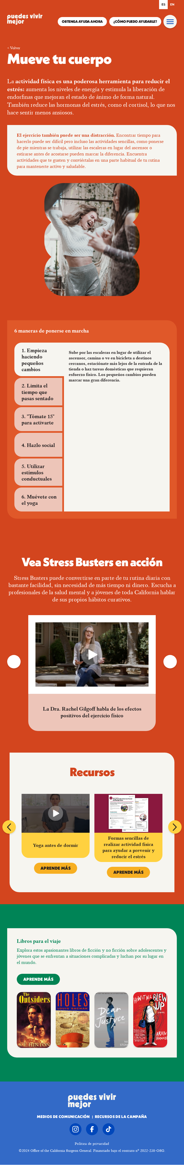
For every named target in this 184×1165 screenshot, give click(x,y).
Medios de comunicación (63, 1117)
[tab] (38, 359)
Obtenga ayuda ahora (82, 22)
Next (170, 661)
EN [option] (172, 4)
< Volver (13, 48)
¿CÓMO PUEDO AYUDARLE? (135, 22)
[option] (172, 4)
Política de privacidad (92, 1143)
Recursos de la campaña (121, 1117)
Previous (14, 661)
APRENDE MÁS (55, 869)
